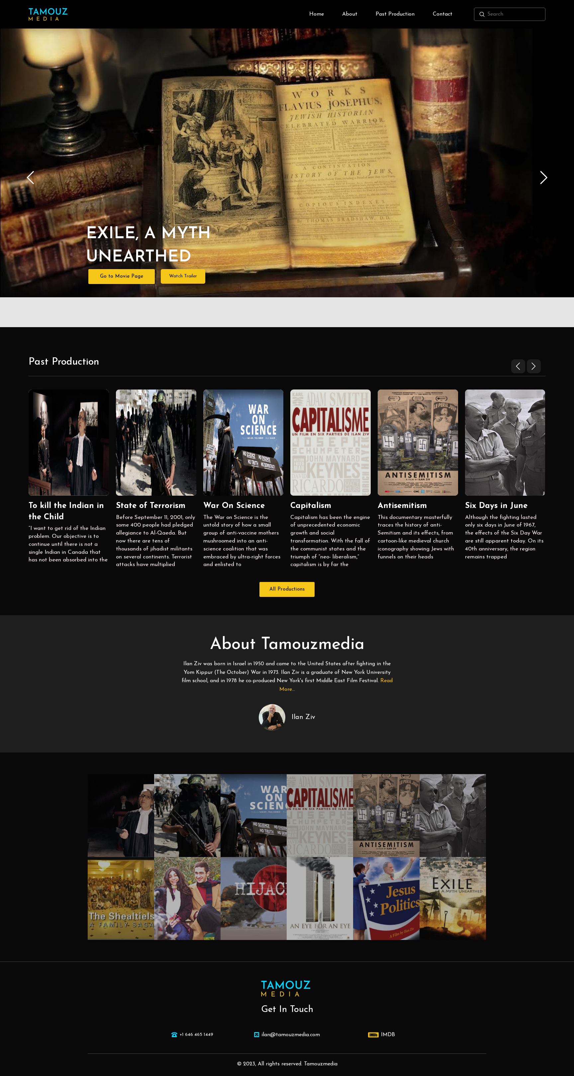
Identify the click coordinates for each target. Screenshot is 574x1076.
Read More (68, 453)
